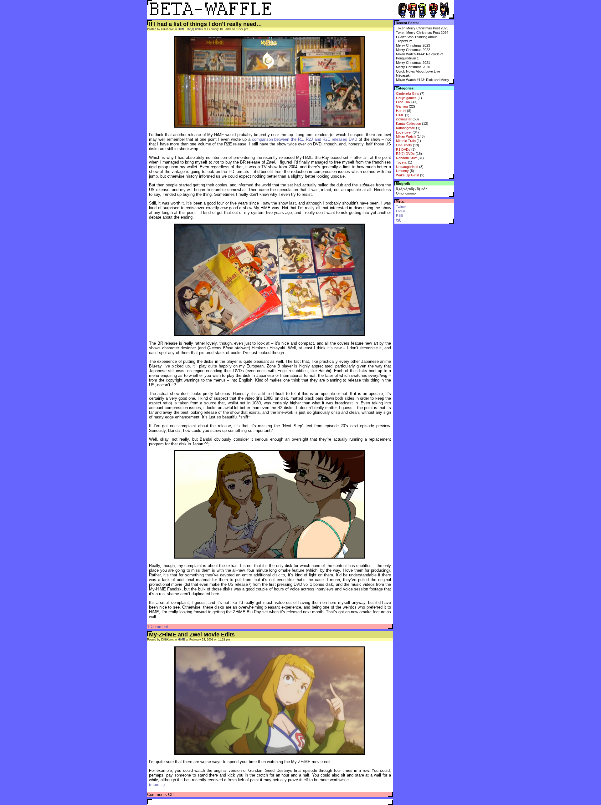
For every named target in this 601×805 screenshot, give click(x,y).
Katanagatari (405, 128)
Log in (400, 211)
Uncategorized (407, 167)
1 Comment (157, 626)
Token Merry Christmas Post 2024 (422, 32)
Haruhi (401, 111)
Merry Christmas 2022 (413, 50)
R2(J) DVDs (405, 153)
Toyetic (401, 162)
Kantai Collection (408, 123)
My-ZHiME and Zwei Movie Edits (192, 634)
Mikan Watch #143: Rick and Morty (422, 80)
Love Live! (404, 132)
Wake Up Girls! (407, 175)
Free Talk (403, 102)
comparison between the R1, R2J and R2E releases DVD (304, 139)
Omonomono (406, 193)
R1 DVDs (403, 149)
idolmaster (404, 119)
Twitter (401, 207)
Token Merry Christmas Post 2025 (422, 28)
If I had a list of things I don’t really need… (205, 24)
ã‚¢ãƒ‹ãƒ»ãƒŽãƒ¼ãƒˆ (412, 189)
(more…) (157, 784)
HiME (400, 115)
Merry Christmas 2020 (413, 67)
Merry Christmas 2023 (413, 45)
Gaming (402, 106)
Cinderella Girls (407, 93)
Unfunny (402, 171)
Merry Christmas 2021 (413, 62)
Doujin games (406, 98)
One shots (404, 145)
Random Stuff (406, 158)
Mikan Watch (406, 136)
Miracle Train (406, 141)
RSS (399, 215)
